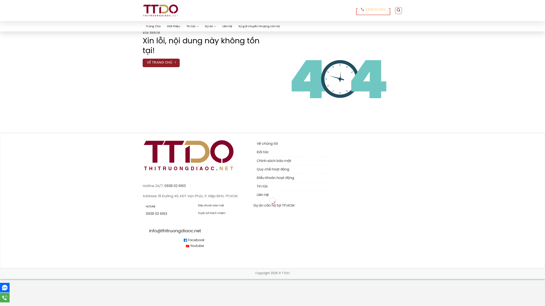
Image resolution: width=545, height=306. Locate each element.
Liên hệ (227, 26)
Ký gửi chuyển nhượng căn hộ (259, 26)
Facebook (195, 240)
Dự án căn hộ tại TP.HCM (274, 205)
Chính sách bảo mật (274, 161)
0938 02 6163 (175, 186)
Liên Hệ (263, 195)
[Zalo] (5, 287)
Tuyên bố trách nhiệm (211, 213)
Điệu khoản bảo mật (211, 205)
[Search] (398, 10)
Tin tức (191, 26)
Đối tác (263, 152)
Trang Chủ (153, 26)
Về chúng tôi (267, 144)
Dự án (209, 26)
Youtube (196, 246)
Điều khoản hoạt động (275, 178)
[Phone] (5, 297)
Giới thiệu (173, 26)
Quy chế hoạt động (273, 169)
